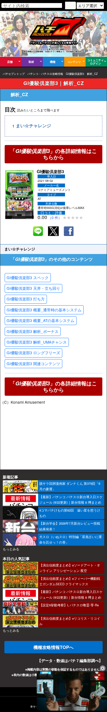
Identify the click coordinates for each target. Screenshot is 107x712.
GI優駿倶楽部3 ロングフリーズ (33, 352)
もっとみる (11, 549)
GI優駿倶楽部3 (75, 74)
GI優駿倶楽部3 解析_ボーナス (32, 331)
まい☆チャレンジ (33, 126)
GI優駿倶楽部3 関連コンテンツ (33, 363)
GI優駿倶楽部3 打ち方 (26, 299)
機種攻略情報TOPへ (53, 647)
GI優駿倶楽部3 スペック (28, 277)
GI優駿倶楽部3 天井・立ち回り (33, 288)
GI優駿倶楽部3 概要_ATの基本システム (40, 320)
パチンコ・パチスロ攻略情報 (45, 74)
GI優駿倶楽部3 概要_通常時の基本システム (44, 309)
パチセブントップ (14, 74)
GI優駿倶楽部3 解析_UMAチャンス (37, 342)
